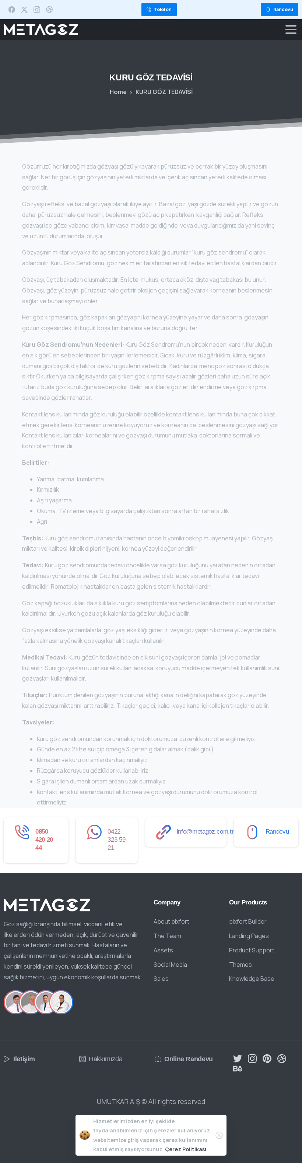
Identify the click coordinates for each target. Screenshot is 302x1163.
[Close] (219, 1135)
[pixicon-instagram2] (252, 1058)
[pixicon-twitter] (237, 1058)
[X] (24, 9)
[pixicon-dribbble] (281, 1058)
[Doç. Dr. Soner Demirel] (61, 1002)
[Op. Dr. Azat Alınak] (16, 1002)
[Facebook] (12, 9)
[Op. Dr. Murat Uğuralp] (46, 1002)
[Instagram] (37, 9)
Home (118, 92)
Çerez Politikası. (186, 1149)
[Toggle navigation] (291, 29)
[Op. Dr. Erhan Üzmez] (31, 1002)
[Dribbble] (49, 9)
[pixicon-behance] (237, 1068)
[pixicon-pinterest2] (267, 1058)
